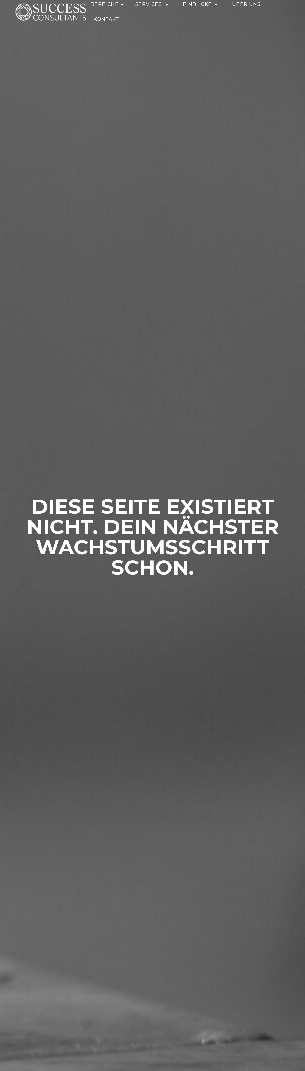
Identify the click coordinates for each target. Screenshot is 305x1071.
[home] (50, 12)
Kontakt (106, 19)
